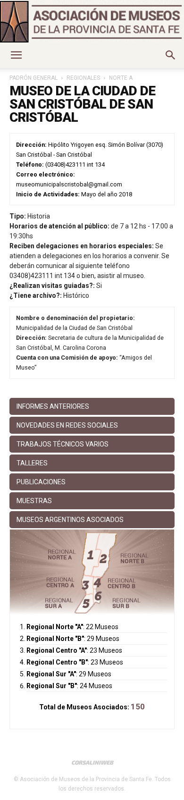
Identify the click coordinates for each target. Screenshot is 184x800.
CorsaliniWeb (92, 762)
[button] (16, 55)
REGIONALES (83, 78)
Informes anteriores (53, 406)
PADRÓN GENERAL (33, 78)
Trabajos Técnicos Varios (63, 444)
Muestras (34, 501)
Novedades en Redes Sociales (67, 425)
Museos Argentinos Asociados (70, 519)
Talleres (32, 463)
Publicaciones (41, 482)
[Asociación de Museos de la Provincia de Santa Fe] (92, 21)
